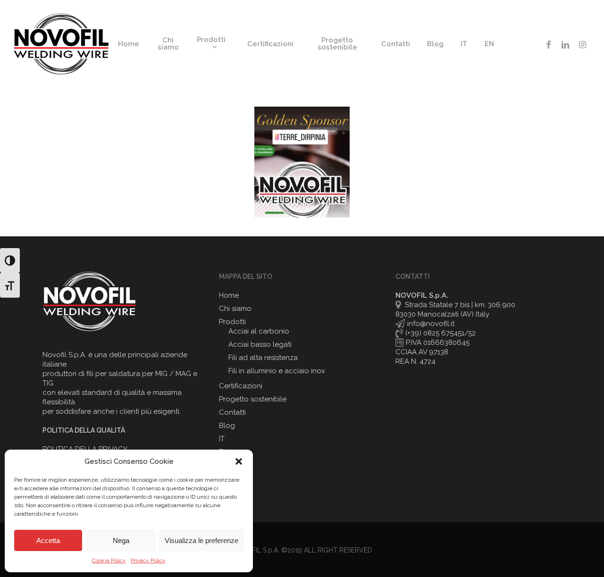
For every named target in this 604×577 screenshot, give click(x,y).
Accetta (48, 540)
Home (229, 295)
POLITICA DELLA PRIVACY (84, 449)
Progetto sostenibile (252, 399)
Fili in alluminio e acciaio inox (276, 371)
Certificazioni (240, 386)
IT (222, 439)
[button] (238, 461)
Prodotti (232, 322)
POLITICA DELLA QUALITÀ (83, 430)
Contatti (232, 412)
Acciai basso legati (260, 344)
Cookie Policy (109, 560)
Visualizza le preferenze (201, 540)
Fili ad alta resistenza (263, 357)
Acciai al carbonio (258, 331)
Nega (121, 540)
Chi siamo (235, 308)
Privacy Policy (148, 560)
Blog (227, 425)
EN (223, 452)
